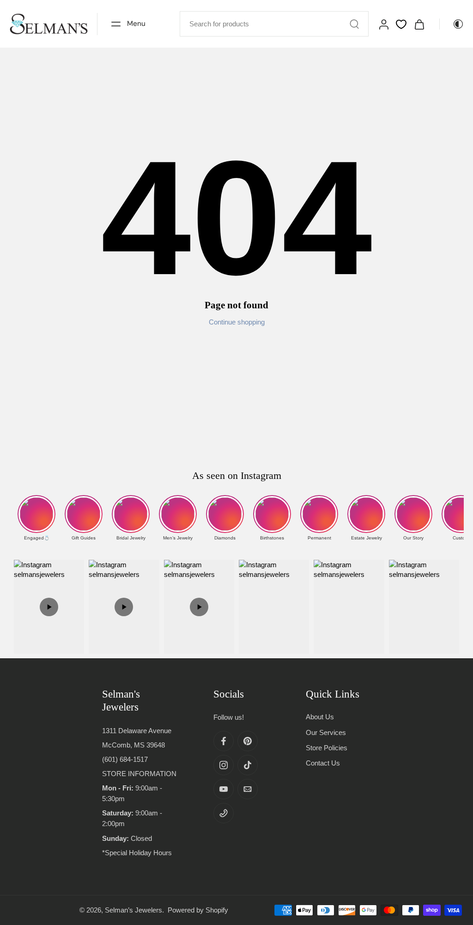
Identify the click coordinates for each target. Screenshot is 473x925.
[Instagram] (223, 765)
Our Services (326, 732)
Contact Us (323, 763)
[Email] (247, 789)
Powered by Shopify (198, 910)
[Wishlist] (401, 24)
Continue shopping (237, 322)
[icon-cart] (419, 24)
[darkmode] (452, 24)
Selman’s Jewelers (133, 910)
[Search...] (354, 24)
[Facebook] (223, 741)
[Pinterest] (247, 741)
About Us (320, 717)
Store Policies (326, 748)
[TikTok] (247, 765)
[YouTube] (223, 789)
